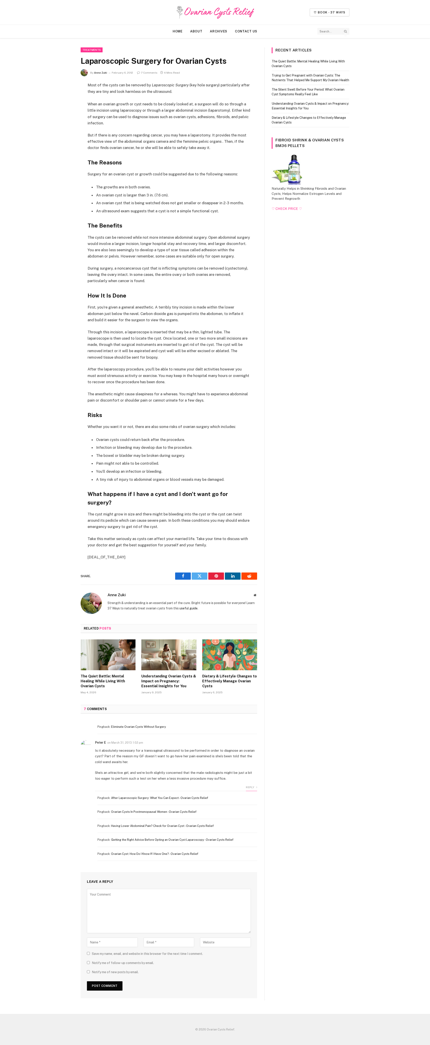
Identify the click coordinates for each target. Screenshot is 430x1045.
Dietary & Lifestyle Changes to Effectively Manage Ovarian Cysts (229, 681)
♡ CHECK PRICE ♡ (287, 209)
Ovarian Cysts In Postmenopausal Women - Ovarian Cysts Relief (153, 811)
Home (178, 31)
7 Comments (149, 72)
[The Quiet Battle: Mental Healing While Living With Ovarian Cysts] (108, 654)
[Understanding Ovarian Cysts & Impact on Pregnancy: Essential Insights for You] (168, 654)
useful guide (188, 608)
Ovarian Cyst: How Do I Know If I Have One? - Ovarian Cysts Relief (154, 854)
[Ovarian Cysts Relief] (215, 12)
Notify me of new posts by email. (115, 972)
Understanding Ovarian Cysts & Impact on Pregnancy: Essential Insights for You (168, 681)
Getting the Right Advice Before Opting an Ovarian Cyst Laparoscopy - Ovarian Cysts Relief (172, 839)
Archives (218, 31)
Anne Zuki (100, 72)
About (196, 31)
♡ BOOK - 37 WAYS (329, 12)
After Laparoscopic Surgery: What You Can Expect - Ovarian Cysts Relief (159, 798)
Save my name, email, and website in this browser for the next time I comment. (147, 954)
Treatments (91, 50)
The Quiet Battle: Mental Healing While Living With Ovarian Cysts (103, 681)
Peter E (100, 742)
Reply (250, 787)
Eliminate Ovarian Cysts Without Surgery (138, 726)
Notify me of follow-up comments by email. (123, 963)
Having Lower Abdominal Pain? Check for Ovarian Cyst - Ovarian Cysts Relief (162, 826)
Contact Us (246, 31)
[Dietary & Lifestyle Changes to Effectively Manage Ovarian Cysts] (229, 654)
